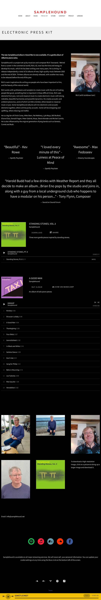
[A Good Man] (12, 287)
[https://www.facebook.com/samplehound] (70, 541)
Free (87, 595)
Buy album (37, 287)
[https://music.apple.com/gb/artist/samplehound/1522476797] (41, 541)
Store (53, 16)
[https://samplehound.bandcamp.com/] (50, 541)
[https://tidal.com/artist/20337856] (50, 581)
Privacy (71, 16)
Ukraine (80, 16)
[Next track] (98, 302)
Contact (62, 16)
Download (37, 232)
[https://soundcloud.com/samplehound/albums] (60, 541)
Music (36, 16)
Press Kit (44, 16)
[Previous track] (95, 302)
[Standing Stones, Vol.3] (13, 234)
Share (56, 232)
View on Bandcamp (64, 287)
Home (20, 16)
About (27, 16)
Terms (50, 590)
